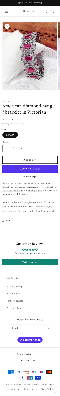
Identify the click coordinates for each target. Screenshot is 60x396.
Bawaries (17, 384)
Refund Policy (13, 293)
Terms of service (14, 301)
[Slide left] (23, 95)
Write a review (30, 262)
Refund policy (48, 384)
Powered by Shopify (30, 384)
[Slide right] (37, 95)
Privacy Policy (13, 308)
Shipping (5, 124)
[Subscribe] (47, 328)
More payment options (30, 176)
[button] (6, 11)
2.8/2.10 (10, 135)
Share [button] (8, 220)
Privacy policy (14, 389)
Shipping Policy (14, 286)
